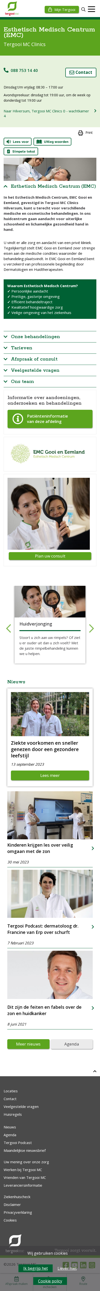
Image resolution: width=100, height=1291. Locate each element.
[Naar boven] (94, 1071)
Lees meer (50, 775)
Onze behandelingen (35, 337)
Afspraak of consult (34, 359)
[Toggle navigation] (91, 8)
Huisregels (13, 1114)
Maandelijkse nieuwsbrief (25, 1150)
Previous (8, 628)
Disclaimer (12, 1204)
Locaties (11, 1090)
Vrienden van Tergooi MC (25, 1177)
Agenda (71, 1044)
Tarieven (21, 348)
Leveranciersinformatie (23, 1185)
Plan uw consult (50, 556)
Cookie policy (50, 1281)
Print (89, 132)
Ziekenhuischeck (17, 1196)
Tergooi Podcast (18, 1142)
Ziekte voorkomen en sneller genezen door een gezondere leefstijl (45, 749)
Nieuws (10, 1127)
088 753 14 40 (24, 70)
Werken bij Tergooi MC (23, 1169)
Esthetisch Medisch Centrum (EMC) (53, 186)
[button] (83, 9)
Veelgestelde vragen (35, 370)
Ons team (22, 382)
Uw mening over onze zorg (26, 1161)
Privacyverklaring (18, 1212)
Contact (83, 72)
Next (91, 628)
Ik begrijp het (35, 1268)
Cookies (10, 1220)
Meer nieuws (28, 1044)
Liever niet (67, 1268)
